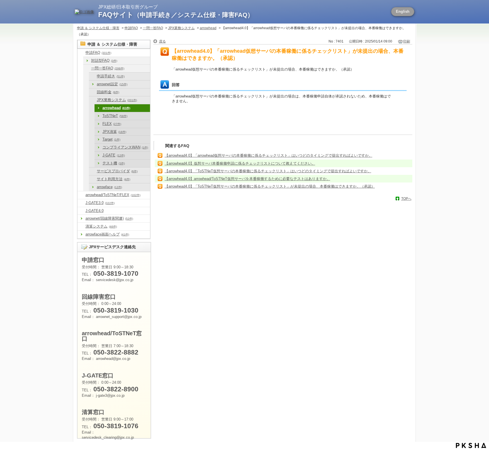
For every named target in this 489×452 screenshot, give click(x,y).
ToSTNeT (114, 116)
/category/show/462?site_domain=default (81, 226)
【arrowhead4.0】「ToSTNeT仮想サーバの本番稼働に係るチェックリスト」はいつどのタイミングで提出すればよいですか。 (268, 171)
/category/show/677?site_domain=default (81, 211)
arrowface (109, 187)
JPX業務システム (181, 28)
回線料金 (108, 92)
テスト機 (113, 163)
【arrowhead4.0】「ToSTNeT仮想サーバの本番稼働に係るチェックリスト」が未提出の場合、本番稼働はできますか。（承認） (270, 186)
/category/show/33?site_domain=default (92, 171)
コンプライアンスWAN (125, 147)
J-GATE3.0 (100, 203)
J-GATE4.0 (94, 211)
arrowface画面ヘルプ (107, 234)
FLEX (111, 124)
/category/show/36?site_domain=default (92, 179)
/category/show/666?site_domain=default (87, 68)
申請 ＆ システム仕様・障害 (98, 28)
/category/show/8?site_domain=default (81, 52)
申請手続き (111, 76)
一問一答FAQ (153, 28)
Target (111, 139)
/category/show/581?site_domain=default (81, 203)
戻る (162, 41)
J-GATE (113, 155)
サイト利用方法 (113, 179)
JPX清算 (114, 132)
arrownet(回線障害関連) (109, 218)
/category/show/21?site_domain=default (92, 100)
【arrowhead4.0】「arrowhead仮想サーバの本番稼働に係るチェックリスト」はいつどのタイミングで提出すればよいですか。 (268, 155)
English (402, 12)
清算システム (101, 226)
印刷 (406, 41)
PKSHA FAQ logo (471, 445)
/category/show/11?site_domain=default (92, 76)
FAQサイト (176, 14)
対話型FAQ (104, 60)
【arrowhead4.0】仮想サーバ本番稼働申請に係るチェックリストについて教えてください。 (240, 163)
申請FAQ (131, 28)
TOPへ (406, 199)
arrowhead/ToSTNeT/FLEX (112, 195)
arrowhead (208, 28)
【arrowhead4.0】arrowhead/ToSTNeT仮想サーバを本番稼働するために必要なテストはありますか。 (247, 179)
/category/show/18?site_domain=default (92, 92)
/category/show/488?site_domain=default (81, 195)
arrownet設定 (112, 84)
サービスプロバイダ (117, 171)
